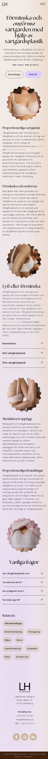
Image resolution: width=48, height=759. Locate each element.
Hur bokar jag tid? (11, 599)
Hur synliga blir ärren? (13, 591)
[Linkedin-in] (33, 737)
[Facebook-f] (16, 737)
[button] (24, 344)
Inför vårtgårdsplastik (13, 353)
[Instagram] (24, 737)
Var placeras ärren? (12, 582)
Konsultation (9, 343)
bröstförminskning (16, 149)
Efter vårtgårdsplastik (14, 362)
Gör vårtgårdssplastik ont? (16, 573)
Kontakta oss (24, 711)
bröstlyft (40, 146)
